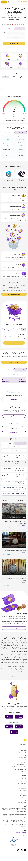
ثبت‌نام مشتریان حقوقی (21, 764)
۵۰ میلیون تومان (7, 374)
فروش (8, 29)
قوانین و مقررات (22, 753)
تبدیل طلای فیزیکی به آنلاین (20, 769)
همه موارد (4, 500)
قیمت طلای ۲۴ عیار (22, 783)
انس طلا (21, 155)
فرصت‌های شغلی (22, 760)
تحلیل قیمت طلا (20, 525)
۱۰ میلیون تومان (7, 369)
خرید (20, 29)
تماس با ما (23, 771)
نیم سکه (24, 798)
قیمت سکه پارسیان (22, 802)
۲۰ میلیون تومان (20, 374)
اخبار (23, 552)
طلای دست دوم (22, 786)
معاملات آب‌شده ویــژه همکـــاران (19, 767)
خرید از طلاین (14, 43)
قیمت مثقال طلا (22, 788)
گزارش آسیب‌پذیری (22, 757)
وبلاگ (24, 755)
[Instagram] (21, 850)
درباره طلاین (23, 750)
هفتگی (21, 77)
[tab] (20, 132)
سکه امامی (23, 793)
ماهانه (13, 77)
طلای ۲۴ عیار (21, 143)
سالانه (5, 77)
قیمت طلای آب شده (21, 781)
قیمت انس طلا (22, 790)
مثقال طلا (21, 149)
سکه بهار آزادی (23, 795)
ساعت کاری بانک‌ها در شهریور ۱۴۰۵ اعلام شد (15, 550)
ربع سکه (24, 800)
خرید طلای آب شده (22, 748)
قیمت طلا (24, 779)
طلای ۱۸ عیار (21, 137)
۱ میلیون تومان (20, 370)
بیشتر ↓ (14, 677)
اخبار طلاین (23, 762)
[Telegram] (18, 850)
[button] (26, 1)
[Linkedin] (25, 850)
